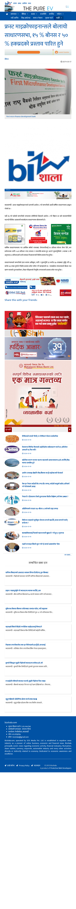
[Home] (38, 3)
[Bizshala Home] (7, 14)
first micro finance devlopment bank (17, 287)
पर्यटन (59, 14)
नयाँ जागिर (14, 18)
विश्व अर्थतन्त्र (25, 18)
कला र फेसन (37, 18)
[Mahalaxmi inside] (38, 393)
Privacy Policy (24, 765)
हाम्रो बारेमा (10, 765)
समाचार (13, 14)
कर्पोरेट (51, 14)
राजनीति (43, 14)
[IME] (38, 320)
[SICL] (38, 333)
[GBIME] (38, 292)
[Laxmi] (38, 52)
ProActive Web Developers (60, 768)
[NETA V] (38, 8)
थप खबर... (67, 555)
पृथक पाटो (49, 18)
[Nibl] (38, 281)
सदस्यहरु (37, 765)
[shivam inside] (61, 234)
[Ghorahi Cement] (15, 234)
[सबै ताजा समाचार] (69, 429)
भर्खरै (58, 18)
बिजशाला (8, 190)
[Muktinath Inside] (38, 234)
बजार (33, 14)
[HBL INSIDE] (38, 348)
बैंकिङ (24, 14)
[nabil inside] (38, 195)
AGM (33, 287)
